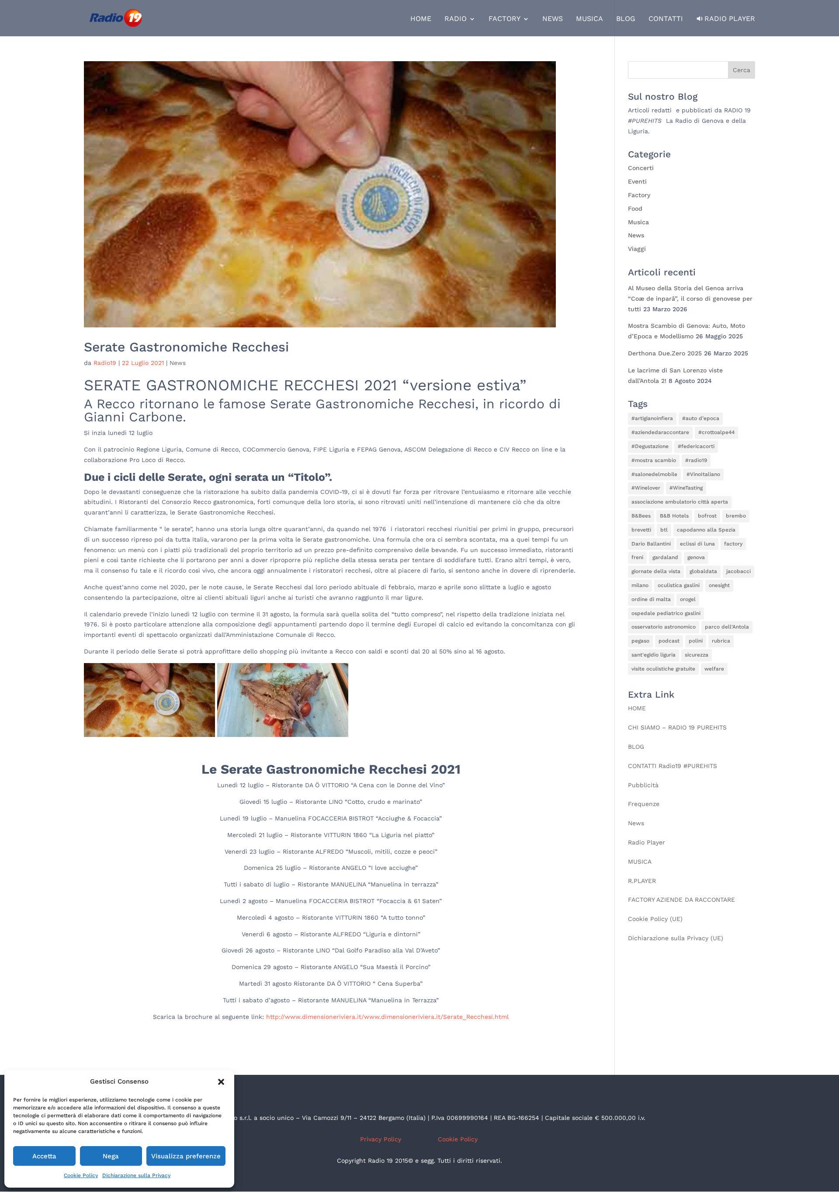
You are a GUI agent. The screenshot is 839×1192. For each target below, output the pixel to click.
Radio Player (729, 18)
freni (637, 557)
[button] (221, 1081)
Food (635, 208)
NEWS (552, 19)
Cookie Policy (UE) (655, 918)
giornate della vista (655, 571)
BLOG (625, 19)
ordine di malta (651, 599)
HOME (420, 19)
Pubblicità (643, 785)
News (178, 362)
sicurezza (696, 655)
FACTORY (504, 19)
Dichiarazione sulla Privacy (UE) (675, 938)
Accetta (44, 1156)
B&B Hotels (674, 516)
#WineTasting (686, 488)
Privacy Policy (380, 1139)
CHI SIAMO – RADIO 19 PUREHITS (677, 727)
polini (696, 641)
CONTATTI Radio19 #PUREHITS (672, 765)
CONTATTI (665, 19)
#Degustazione (650, 446)
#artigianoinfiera (652, 418)
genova (696, 557)
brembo (736, 516)
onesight (719, 585)
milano (639, 585)
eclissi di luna (697, 544)
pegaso (640, 641)
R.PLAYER (642, 880)
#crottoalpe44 (716, 432)
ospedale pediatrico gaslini (665, 613)
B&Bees (641, 516)
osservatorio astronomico (663, 627)
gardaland (665, 557)
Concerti (641, 167)
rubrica (721, 641)
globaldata (703, 571)
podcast (669, 641)
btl (664, 530)
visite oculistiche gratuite (663, 669)
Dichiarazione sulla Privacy (136, 1175)
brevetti (641, 530)
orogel (688, 599)
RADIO (455, 19)
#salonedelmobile (654, 474)
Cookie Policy (81, 1175)
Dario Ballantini (651, 544)
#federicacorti (696, 446)
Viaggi (637, 248)
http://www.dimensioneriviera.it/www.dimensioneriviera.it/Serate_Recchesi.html (387, 1016)
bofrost (707, 516)
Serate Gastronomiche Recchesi (186, 346)
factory (733, 544)
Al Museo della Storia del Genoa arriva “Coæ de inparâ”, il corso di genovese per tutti (690, 299)
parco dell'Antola (727, 627)
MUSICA (589, 19)
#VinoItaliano (703, 474)
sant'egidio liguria (653, 655)
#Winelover (645, 488)
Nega (111, 1156)
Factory (639, 194)
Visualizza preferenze (186, 1156)
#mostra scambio (653, 460)
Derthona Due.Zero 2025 (665, 353)
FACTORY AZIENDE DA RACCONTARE (681, 899)
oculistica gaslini (679, 585)
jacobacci (738, 571)
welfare (714, 669)
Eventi (637, 181)
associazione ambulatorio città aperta (679, 502)
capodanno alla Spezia (706, 530)
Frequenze (643, 803)
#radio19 (696, 460)
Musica (638, 222)
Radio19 (105, 362)
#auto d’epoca (700, 418)
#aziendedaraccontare (660, 432)
